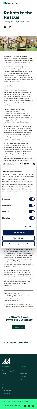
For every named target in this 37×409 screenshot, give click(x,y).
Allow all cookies (18, 232)
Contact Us (5, 388)
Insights (4, 373)
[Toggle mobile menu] (33, 3)
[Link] (25, 405)
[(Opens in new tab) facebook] (10, 26)
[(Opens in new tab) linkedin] (5, 26)
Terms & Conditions (17, 401)
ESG (21, 379)
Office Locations (7, 393)
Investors (23, 376)
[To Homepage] (6, 361)
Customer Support (8, 371)
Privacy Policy (6, 401)
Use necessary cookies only (18, 244)
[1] (16, 77)
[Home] (10, 3)
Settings (28, 226)
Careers (22, 371)
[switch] (32, 205)
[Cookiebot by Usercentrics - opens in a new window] (21, 164)
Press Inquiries (7, 391)
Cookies (26, 401)
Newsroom (23, 373)
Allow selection (18, 238)
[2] (22, 115)
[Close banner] (34, 164)
